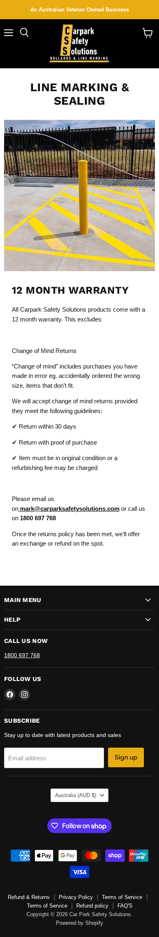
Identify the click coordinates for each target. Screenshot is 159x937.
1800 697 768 (22, 655)
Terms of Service (122, 897)
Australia (75, 795)
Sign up (126, 757)
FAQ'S (124, 906)
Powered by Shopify (79, 923)
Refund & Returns (29, 897)
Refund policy (92, 906)
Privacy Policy (76, 897)
